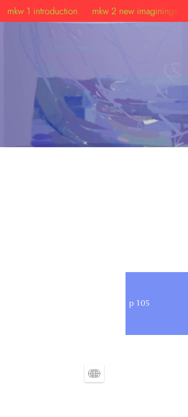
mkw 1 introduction (42, 11)
